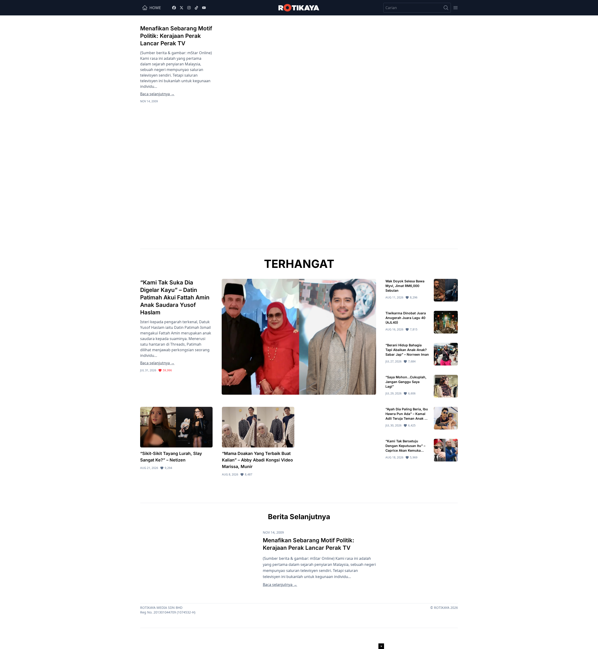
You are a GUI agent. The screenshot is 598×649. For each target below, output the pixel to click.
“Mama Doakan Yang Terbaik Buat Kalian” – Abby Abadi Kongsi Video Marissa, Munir (257, 460)
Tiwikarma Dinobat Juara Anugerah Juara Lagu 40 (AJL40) (405, 317)
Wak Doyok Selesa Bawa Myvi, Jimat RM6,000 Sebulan (404, 285)
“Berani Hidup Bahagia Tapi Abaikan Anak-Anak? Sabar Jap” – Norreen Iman (407, 349)
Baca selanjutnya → (157, 93)
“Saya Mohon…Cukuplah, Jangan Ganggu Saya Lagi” (405, 381)
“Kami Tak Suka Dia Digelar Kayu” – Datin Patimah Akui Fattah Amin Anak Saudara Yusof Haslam (175, 297)
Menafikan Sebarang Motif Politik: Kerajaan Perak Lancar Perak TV (176, 36)
